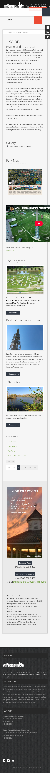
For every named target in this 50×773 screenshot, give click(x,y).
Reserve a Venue (25, 563)
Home (19, 32)
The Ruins (11, 451)
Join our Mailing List (38, 4)
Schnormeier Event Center (17, 455)
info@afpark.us (8, 721)
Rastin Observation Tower (24, 320)
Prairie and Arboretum (21, 46)
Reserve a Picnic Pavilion (25, 574)
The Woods (12, 442)
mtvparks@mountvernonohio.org (29, 582)
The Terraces (12, 446)
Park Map (12, 160)
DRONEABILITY (11, 250)
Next (30, 467)
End (35, 467)
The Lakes (13, 381)
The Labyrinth (15, 261)
